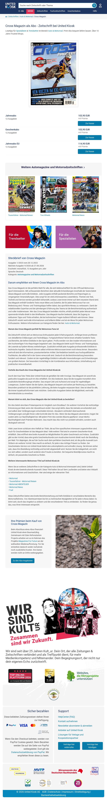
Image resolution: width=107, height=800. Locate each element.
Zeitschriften (42, 11)
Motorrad (13, 478)
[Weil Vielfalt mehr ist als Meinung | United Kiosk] (10, 5)
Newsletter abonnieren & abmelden (75, 725)
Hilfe (95, 11)
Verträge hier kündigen (92, 745)
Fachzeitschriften (57, 11)
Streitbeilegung (82, 792)
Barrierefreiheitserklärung (53, 795)
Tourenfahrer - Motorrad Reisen (22, 481)
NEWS (30, 11)
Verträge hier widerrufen (69, 745)
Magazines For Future (28, 541)
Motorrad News (16, 487)
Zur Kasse (89, 123)
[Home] (6, 16)
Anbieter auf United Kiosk (70, 730)
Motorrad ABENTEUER (19, 484)
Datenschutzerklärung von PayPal (28, 752)
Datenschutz (54, 792)
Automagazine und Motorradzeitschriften (35, 274)
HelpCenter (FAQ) (66, 717)
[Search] (94, 5)
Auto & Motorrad (26, 16)
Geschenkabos (74, 11)
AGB (44, 792)
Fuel (11, 490)
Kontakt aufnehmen (68, 721)
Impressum (67, 792)
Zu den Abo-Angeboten (23, 560)
